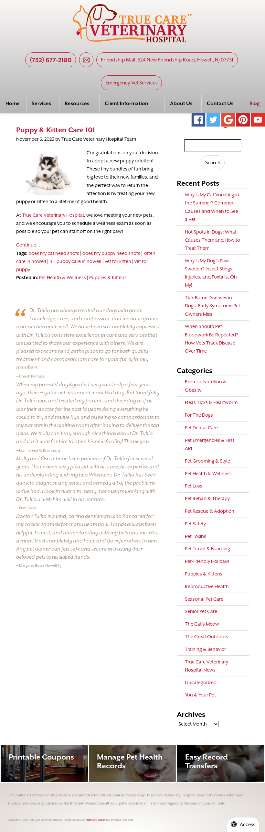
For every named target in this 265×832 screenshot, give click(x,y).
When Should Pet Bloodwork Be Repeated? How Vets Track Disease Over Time (211, 339)
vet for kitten (118, 261)
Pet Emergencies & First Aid (209, 444)
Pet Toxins (195, 536)
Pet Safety (195, 523)
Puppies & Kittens (108, 277)
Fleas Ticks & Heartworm (211, 402)
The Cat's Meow (202, 624)
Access (247, 824)
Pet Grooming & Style (207, 461)
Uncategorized (201, 682)
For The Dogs (199, 415)
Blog (254, 103)
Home (12, 103)
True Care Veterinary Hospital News (206, 666)
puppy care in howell (79, 261)
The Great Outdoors (206, 636)
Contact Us (220, 103)
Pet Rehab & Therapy (207, 498)
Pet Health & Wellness (62, 277)
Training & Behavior (205, 649)
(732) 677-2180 (51, 59)
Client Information (126, 103)
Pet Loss (193, 485)
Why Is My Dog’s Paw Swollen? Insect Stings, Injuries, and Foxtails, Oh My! (211, 273)
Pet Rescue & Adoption (209, 511)
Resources (77, 103)
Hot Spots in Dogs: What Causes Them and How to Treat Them (212, 240)
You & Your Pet (200, 694)
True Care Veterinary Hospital (53, 215)
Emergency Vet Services (131, 83)
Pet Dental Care (201, 427)
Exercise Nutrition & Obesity (206, 385)
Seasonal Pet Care (204, 599)
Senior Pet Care (201, 611)
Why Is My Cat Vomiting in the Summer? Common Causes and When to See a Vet (212, 207)
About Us (181, 103)
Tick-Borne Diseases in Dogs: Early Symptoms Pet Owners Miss (212, 305)
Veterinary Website (96, 819)
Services (41, 103)
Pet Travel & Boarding (207, 548)
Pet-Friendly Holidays (207, 561)
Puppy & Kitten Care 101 (55, 130)
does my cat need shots (53, 253)
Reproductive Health (207, 586)
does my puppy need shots (111, 253)
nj (51, 261)
